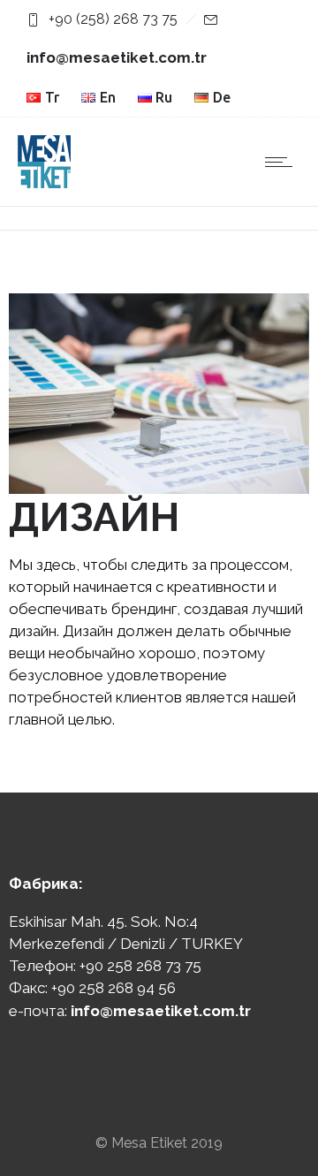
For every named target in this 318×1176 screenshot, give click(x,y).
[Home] (44, 183)
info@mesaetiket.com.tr (116, 57)
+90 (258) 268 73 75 (113, 19)
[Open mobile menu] (282, 161)
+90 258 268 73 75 (140, 966)
